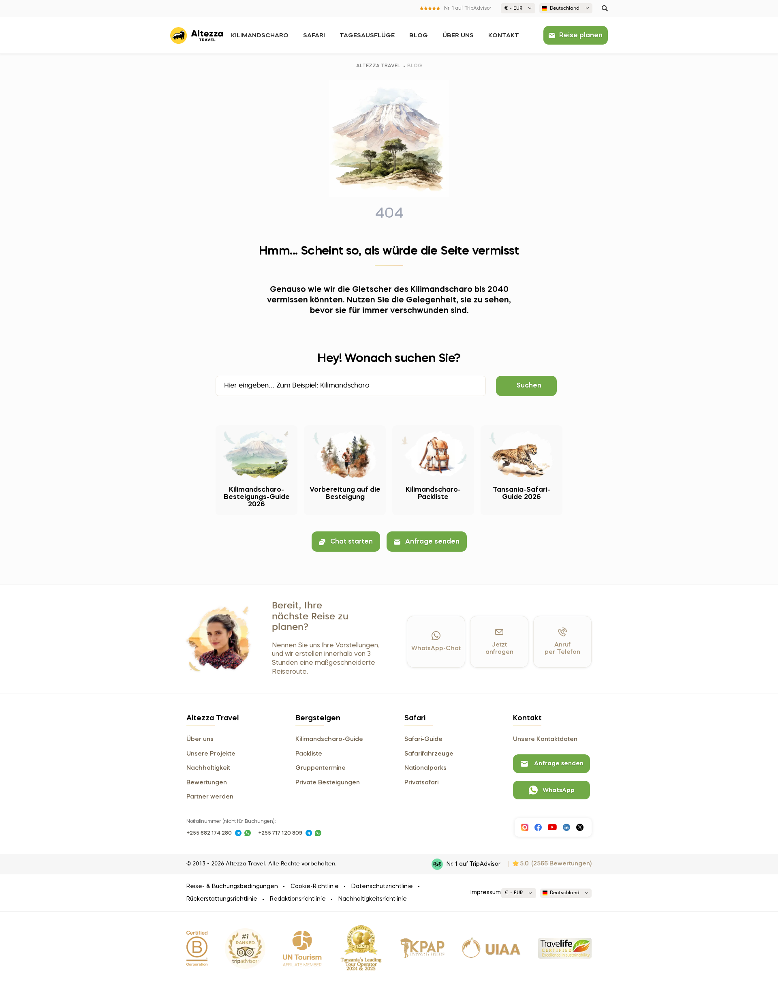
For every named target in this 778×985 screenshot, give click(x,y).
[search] (605, 8)
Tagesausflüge (367, 36)
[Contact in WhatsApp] (247, 833)
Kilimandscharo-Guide (329, 739)
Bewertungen (206, 783)
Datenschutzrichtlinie (382, 886)
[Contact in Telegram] (238, 833)
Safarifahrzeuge (428, 754)
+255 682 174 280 (209, 833)
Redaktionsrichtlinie (298, 899)
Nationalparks (425, 768)
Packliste (308, 754)
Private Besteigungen (327, 783)
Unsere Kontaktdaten (545, 739)
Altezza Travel (378, 66)
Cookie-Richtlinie (315, 886)
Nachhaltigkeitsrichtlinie (372, 899)
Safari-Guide (423, 739)
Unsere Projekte (210, 754)
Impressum (485, 892)
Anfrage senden (432, 542)
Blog (418, 36)
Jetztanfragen (499, 648)
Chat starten (351, 542)
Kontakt (503, 36)
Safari (314, 36)
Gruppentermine (320, 768)
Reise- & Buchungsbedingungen (232, 886)
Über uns (458, 36)
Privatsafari (421, 783)
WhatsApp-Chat (436, 648)
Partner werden (209, 797)
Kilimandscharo (260, 36)
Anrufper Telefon (562, 648)
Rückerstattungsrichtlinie (221, 899)
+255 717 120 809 (280, 833)
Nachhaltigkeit (208, 768)
